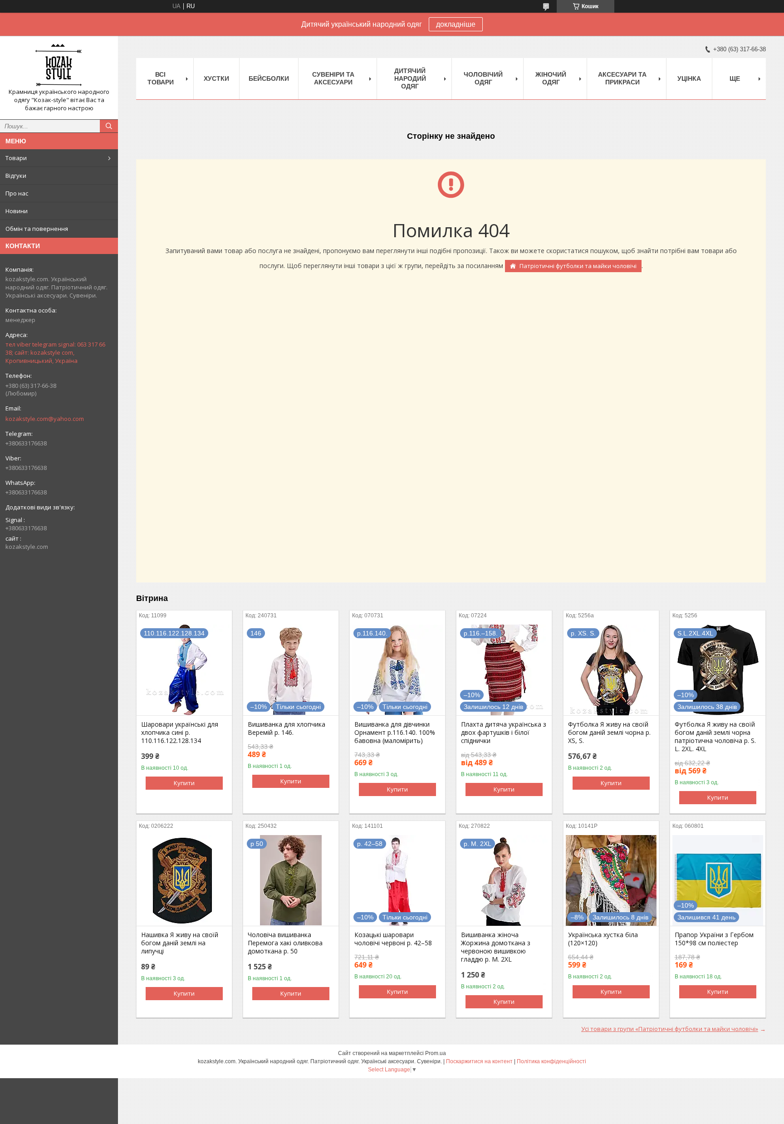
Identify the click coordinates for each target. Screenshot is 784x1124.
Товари (16, 158)
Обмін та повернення (36, 229)
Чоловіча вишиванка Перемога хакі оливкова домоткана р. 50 (285, 943)
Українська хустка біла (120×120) (603, 939)
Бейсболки (269, 78)
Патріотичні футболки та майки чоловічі (578, 266)
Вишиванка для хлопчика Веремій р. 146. (286, 728)
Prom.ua (435, 1053)
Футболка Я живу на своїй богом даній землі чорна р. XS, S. (609, 732)
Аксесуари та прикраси (622, 78)
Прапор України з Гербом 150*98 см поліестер (714, 939)
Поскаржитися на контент (479, 1061)
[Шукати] (109, 126)
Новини (16, 211)
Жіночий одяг (550, 78)
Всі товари (160, 78)
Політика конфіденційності (551, 1061)
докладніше (455, 24)
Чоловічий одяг (483, 78)
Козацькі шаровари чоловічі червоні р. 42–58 (393, 939)
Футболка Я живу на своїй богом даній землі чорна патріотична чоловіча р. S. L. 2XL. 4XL (715, 736)
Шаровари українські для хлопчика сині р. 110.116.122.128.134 (179, 732)
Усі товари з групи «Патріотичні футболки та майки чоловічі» (669, 1029)
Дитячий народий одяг (410, 78)
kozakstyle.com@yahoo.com (44, 419)
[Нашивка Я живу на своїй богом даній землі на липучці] (184, 880)
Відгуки (15, 175)
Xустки (216, 78)
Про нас (16, 193)
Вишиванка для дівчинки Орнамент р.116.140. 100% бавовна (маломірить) (394, 732)
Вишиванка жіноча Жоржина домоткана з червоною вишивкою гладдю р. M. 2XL (495, 947)
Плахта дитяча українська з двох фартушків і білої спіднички (503, 732)
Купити (184, 783)
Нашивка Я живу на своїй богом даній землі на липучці (179, 943)
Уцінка (689, 78)
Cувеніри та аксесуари (333, 78)
